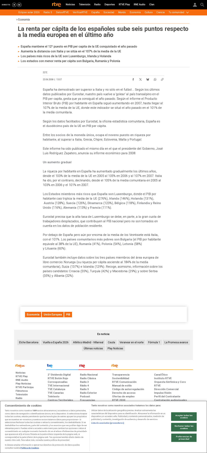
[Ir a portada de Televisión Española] (62, 366)
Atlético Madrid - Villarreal (88, 342)
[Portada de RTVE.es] (56, 5)
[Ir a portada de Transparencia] (152, 366)
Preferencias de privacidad (184, 437)
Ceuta (111, 342)
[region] (103, 427)
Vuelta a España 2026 (55, 342)
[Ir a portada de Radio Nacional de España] (94, 366)
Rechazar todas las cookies (184, 427)
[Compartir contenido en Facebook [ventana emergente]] (133, 79)
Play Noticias (115, 348)
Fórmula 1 (154, 342)
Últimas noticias (93, 348)
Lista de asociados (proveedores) (107, 423)
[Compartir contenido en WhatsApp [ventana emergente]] (155, 79)
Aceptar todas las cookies (183, 416)
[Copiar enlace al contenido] (162, 79)
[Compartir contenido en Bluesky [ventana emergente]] (147, 79)
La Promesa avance (176, 342)
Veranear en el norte (132, 342)
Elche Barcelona (28, 342)
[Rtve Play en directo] (14, 5)
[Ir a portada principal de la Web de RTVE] (30, 365)
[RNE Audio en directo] (19, 5)
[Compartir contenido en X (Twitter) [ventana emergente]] (140, 79)
